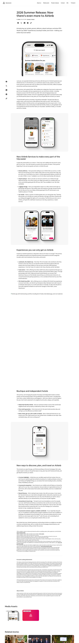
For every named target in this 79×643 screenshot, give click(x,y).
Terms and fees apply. (21, 532)
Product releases (55, 3)
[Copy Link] (30, 22)
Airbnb (19, 19)
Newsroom (8, 3)
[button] (68, 3)
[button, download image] (65, 40)
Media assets (46, 3)
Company (29, 19)
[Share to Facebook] (18, 22)
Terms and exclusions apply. (46, 546)
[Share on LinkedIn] (24, 22)
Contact (63, 3)
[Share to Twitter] (21, 22)
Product (33, 19)
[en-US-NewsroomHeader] (39, 57)
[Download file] (13, 615)
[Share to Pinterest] (27, 22)
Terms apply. (41, 533)
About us (39, 3)
